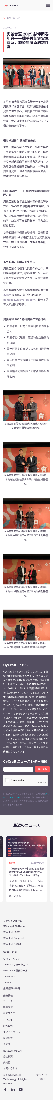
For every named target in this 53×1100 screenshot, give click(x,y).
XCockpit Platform (14, 926)
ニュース (8, 1001)
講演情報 (8, 1007)
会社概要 (8, 1056)
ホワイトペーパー (12, 1031)
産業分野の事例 (11, 988)
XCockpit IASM (11, 932)
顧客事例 (8, 1025)
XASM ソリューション (15, 964)
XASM (7, 294)
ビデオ (6, 1043)
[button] (48, 5)
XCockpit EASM (12, 944)
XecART (8, 982)
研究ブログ (9, 1013)
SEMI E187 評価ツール (15, 970)
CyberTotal (9, 951)
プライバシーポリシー (42, 1077)
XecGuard (9, 976)
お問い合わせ (10, 1068)
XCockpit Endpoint (13, 938)
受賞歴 (6, 1062)
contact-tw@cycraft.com (19, 299)
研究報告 (8, 1037)
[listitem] (26, 869)
